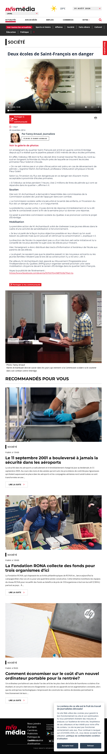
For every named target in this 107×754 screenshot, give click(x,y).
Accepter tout (67, 746)
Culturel (98, 27)
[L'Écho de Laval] (15, 733)
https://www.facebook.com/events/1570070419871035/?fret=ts (41, 273)
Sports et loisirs (43, 27)
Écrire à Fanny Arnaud (35, 138)
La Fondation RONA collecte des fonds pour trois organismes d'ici (50, 568)
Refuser (90, 746)
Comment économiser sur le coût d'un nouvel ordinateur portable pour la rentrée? (52, 676)
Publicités (32, 733)
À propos (32, 726)
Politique (24, 32)
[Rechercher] (100, 19)
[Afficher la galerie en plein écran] (99, 293)
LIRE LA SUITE (15, 484)
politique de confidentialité (78, 736)
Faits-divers (84, 27)
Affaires (59, 27)
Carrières (32, 730)
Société (70, 27)
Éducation (11, 32)
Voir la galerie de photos (23, 145)
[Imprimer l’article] (96, 118)
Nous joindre (34, 723)
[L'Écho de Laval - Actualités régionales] (20, 9)
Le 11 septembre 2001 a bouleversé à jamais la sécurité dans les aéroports (51, 460)
